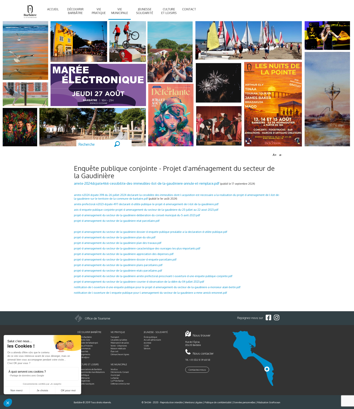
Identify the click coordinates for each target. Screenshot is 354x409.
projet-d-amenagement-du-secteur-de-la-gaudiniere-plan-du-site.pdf (114, 237)
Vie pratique (99, 11)
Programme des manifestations (91, 372)
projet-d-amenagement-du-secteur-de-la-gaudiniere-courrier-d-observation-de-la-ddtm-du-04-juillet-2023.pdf (139, 281)
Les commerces (84, 348)
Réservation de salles (120, 342)
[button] (7, 402)
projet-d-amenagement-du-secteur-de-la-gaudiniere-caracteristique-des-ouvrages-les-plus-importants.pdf (137, 248)
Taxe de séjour (83, 357)
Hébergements (83, 354)
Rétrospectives (83, 380)
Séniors (147, 348)
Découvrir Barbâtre (75, 11)
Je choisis (42, 390)
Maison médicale (118, 348)
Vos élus (114, 369)
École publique (150, 337)
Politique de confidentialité (217, 402)
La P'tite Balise (117, 380)
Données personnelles (244, 402)
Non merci (16, 390)
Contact (189, 9)
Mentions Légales (193, 402)
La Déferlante (83, 378)
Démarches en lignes (120, 354)
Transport (115, 337)
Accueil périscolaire (152, 340)
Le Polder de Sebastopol (87, 342)
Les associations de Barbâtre (89, 369)
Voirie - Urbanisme (119, 345)
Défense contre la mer (120, 383)
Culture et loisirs (169, 11)
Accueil (53, 9)
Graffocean (274, 402)
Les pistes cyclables (119, 340)
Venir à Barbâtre (84, 337)
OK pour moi (68, 390)
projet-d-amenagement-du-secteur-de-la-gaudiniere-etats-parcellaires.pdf (118, 270)
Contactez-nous (197, 369)
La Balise (115, 378)
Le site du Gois (83, 340)
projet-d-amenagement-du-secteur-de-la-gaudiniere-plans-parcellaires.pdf (118, 265)
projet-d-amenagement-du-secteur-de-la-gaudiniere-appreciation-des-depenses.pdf (123, 254)
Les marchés (82, 351)
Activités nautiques (85, 383)
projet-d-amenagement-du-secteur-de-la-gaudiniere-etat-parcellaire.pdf (116, 220)
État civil (114, 351)
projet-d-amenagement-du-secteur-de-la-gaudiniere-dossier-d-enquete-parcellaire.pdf (125, 259)
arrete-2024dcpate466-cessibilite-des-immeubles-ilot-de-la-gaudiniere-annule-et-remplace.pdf (146, 183)
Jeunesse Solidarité (144, 11)
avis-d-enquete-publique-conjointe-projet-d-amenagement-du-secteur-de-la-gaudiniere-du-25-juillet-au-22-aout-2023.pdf (146, 209)
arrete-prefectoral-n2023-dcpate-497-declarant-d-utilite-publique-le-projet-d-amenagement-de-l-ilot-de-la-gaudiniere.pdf (146, 204)
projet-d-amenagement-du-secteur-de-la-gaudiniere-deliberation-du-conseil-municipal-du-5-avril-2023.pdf (137, 215)
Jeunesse (147, 342)
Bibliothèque (83, 375)
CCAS (146, 345)
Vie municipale (119, 11)
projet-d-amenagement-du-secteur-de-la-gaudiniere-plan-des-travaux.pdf (117, 242)
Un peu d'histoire (85, 345)
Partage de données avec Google (27, 375)
